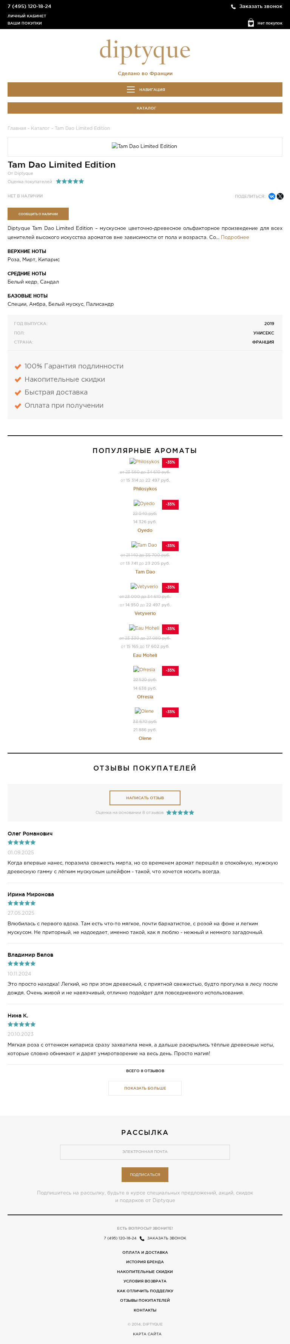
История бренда (145, 1262)
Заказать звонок (260, 6)
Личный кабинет (27, 16)
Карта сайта (147, 1334)
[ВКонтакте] (271, 196)
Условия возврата (145, 1281)
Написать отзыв (145, 798)
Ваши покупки (25, 23)
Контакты (145, 1310)
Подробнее (235, 238)
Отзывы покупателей (145, 1300)
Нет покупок (270, 23)
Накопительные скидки (145, 1272)
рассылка (145, 1132)
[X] (280, 196)
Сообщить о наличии (38, 214)
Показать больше (145, 1088)
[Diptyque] (145, 51)
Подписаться (145, 1175)
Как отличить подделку (145, 1291)
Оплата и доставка (145, 1252)
